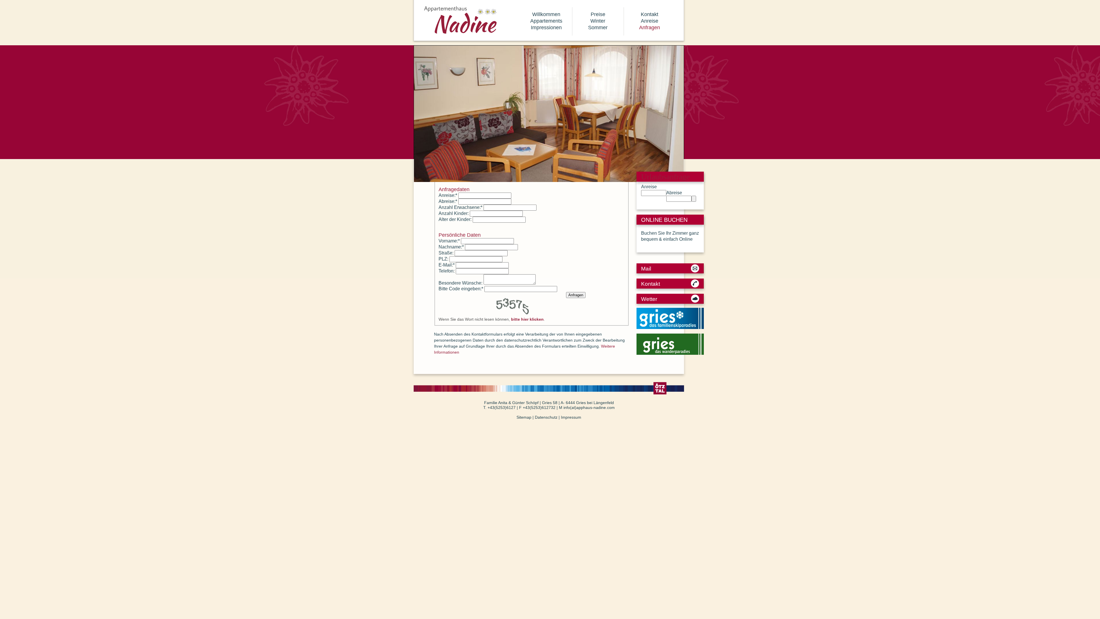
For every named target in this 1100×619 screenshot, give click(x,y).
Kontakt (649, 14)
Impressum (571, 417)
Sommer (598, 27)
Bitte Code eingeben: (461, 288)
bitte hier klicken (527, 319)
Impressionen (546, 27)
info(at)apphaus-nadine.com (589, 407)
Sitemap (523, 417)
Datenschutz (546, 417)
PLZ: (443, 258)
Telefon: (447, 271)
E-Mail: (447, 265)
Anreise (649, 21)
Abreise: (448, 201)
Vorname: (449, 240)
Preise (598, 14)
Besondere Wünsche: (460, 283)
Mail (646, 269)
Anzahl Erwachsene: (460, 207)
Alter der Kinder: (455, 219)
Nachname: (451, 246)
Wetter (649, 299)
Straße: (446, 252)
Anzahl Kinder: (454, 213)
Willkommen (546, 14)
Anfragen (649, 27)
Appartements (546, 21)
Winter (597, 21)
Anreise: (448, 195)
